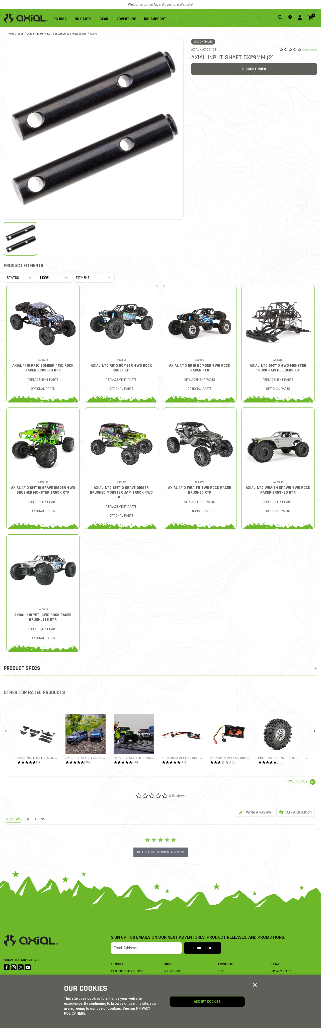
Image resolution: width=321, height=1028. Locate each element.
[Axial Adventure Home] (26, 18)
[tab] (255, 812)
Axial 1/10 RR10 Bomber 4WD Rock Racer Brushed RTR (42, 368)
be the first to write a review (160, 852)
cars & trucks (35, 33)
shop (20, 33)
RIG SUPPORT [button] (155, 19)
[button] (6, 731)
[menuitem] (62, 18)
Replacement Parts (43, 379)
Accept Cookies (207, 1001)
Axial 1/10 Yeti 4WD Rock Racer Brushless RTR (42, 617)
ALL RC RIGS (172, 971)
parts (93, 33)
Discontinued (254, 69)
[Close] (255, 985)
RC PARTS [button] (83, 19)
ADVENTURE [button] (126, 19)
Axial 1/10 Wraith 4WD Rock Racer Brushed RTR (199, 490)
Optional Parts (43, 388)
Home (11, 33)
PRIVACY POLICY (281, 971)
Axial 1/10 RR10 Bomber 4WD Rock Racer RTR (199, 368)
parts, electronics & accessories (67, 33)
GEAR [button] (104, 19)
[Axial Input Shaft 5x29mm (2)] (93, 128)
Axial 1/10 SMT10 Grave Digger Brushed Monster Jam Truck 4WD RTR (121, 492)
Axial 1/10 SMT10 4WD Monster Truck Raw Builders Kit (278, 368)
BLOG (221, 971)
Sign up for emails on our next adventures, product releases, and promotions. (198, 937)
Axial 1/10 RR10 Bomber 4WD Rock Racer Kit (121, 368)
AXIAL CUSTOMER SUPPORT (128, 971)
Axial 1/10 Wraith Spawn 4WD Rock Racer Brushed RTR (278, 490)
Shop (167, 964)
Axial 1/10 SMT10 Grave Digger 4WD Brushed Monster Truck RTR (43, 490)
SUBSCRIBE (202, 948)
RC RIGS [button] (60, 19)
